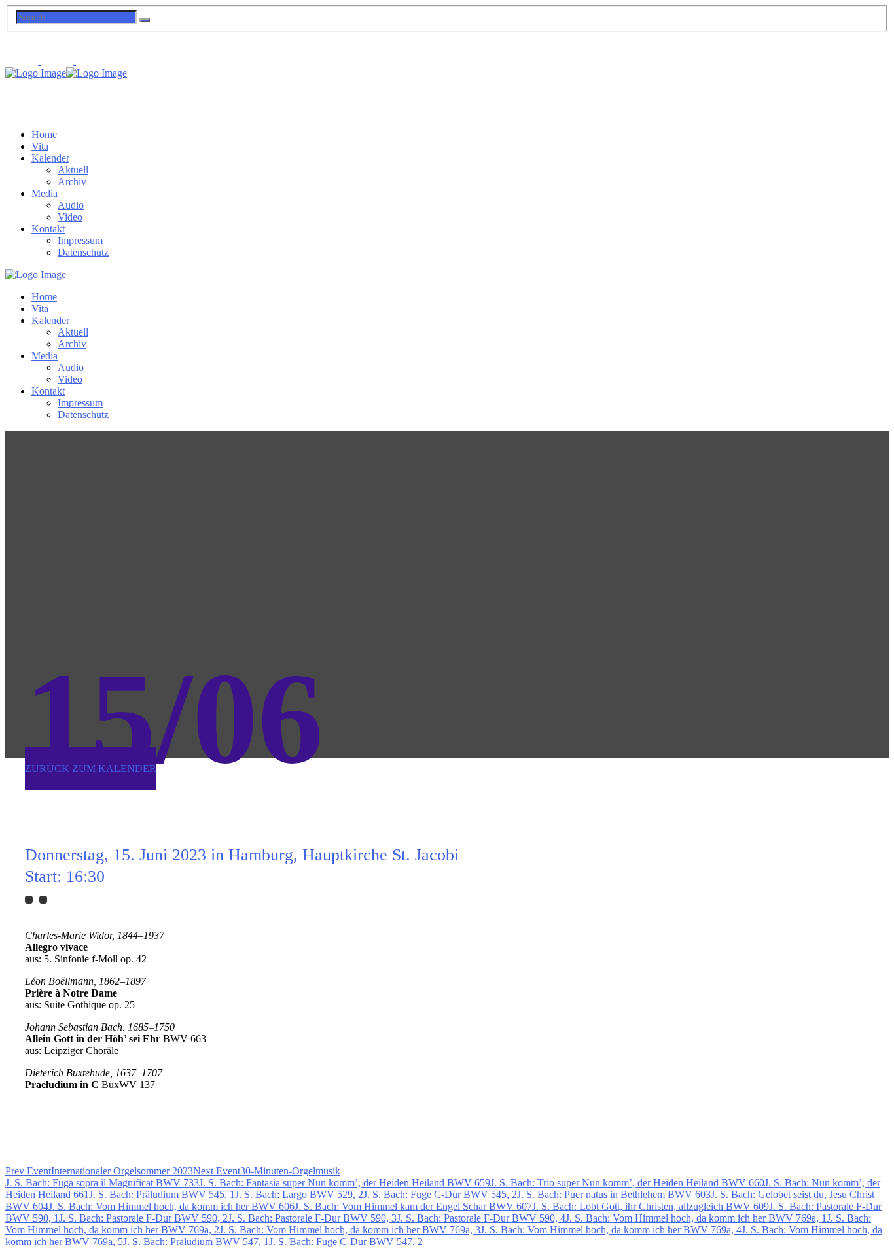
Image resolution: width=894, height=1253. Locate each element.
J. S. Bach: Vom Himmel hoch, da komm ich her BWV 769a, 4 (611, 1229)
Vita (39, 146)
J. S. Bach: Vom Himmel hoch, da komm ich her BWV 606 (171, 1206)
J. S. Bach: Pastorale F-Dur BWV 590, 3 (312, 1218)
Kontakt (48, 228)
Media (44, 193)
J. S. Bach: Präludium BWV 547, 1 (196, 1241)
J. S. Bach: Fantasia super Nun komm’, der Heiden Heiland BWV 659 (344, 1182)
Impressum (80, 240)
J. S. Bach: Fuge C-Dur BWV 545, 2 (440, 1194)
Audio (71, 205)
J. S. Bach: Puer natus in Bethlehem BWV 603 (614, 1194)
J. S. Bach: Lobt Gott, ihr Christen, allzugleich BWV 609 (650, 1206)
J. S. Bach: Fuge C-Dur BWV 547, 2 (346, 1241)
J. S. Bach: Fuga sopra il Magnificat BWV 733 (102, 1182)
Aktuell (73, 169)
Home (44, 134)
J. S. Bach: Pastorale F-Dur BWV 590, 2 (143, 1218)
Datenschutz (83, 252)
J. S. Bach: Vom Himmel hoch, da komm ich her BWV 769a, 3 (349, 1229)
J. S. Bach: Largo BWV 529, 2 (299, 1194)
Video (70, 216)
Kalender (50, 158)
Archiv (72, 181)
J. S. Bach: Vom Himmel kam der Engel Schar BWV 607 (413, 1206)
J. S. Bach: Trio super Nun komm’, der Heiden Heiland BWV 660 (627, 1182)
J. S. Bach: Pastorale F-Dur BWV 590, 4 (481, 1218)
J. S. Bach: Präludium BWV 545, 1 (162, 1194)
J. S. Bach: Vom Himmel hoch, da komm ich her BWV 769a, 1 (696, 1218)
